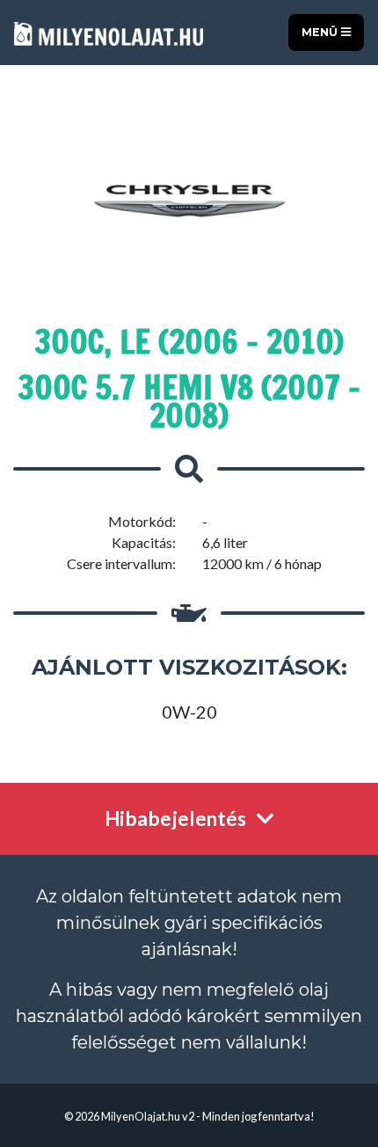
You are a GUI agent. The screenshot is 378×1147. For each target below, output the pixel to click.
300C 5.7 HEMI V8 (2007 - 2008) (189, 401)
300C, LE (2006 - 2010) (189, 341)
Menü (321, 32)
